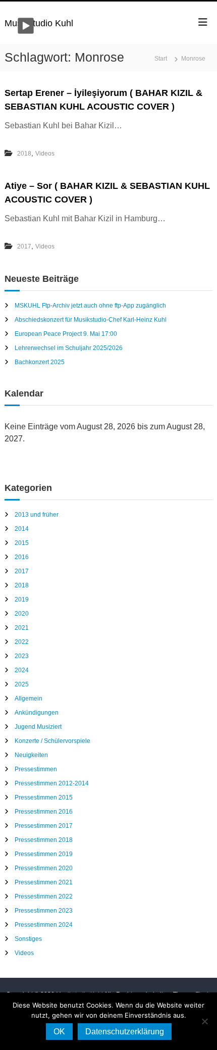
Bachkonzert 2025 (40, 362)
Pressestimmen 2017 (44, 825)
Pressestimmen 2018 (44, 839)
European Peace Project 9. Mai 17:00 (66, 333)
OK (59, 1031)
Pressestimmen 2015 (44, 797)
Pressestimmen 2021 (44, 882)
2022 (22, 641)
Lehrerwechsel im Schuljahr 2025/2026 (69, 348)
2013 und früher (37, 514)
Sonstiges (28, 938)
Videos (45, 153)
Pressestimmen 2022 (44, 896)
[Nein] (204, 1021)
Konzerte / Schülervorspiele (52, 740)
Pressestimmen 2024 (44, 924)
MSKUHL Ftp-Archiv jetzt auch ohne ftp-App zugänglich (90, 305)
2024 (22, 670)
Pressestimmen (36, 769)
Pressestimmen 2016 (44, 811)
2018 (24, 153)
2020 (22, 613)
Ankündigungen (37, 712)
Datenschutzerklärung (124, 1031)
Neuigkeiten (31, 755)
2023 (22, 656)
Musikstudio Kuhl (39, 23)
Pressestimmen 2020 (44, 868)
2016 (22, 557)
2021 (22, 627)
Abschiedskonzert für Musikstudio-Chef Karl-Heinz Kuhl (91, 319)
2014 (22, 528)
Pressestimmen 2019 (44, 854)
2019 (22, 599)
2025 (22, 684)
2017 (24, 246)
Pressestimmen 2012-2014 (52, 783)
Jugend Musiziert (38, 726)
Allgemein (28, 698)
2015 (22, 542)
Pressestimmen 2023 (44, 910)
